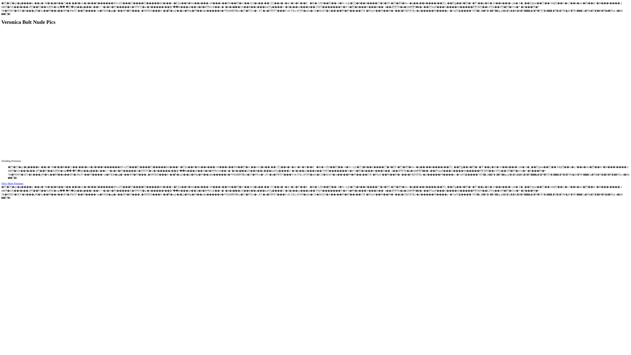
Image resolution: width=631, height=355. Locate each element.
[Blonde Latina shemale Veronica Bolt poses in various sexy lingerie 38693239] (32, 143)
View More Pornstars (12, 183)
